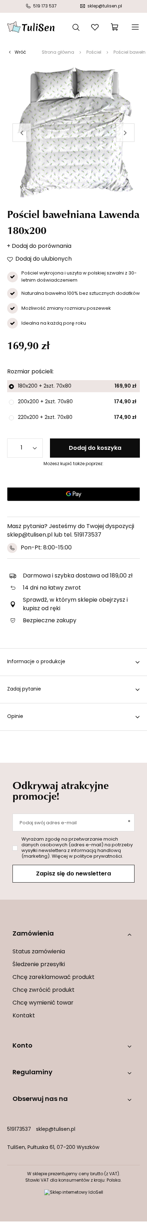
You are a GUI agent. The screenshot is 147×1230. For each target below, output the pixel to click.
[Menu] (134, 27)
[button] (21, 132)
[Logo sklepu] (31, 27)
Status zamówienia (38, 952)
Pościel (93, 52)
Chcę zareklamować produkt (53, 977)
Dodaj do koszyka (95, 448)
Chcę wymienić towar (43, 1003)
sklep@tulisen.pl (55, 1129)
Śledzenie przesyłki (38, 965)
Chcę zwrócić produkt (43, 990)
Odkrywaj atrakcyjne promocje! (60, 790)
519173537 (19, 1129)
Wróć (20, 52)
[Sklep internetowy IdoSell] (73, 1192)
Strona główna (58, 52)
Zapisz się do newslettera (73, 874)
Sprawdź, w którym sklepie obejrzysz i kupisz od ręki (75, 604)
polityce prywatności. (98, 856)
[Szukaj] (76, 27)
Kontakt (23, 1016)
